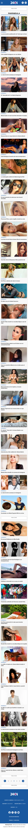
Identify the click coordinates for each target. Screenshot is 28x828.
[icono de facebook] (9, 812)
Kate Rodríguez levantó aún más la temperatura (13, 156)
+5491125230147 (7, 803)
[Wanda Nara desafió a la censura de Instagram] (14, 462)
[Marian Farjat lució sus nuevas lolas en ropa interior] (14, 398)
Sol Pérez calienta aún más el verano (10, 281)
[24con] (14, 2)
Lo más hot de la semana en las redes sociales (13, 729)
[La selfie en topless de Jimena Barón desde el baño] (14, 654)
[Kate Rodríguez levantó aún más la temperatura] (14, 146)
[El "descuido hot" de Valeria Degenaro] (14, 85)
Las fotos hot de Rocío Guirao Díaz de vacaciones (14, 239)
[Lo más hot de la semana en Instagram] (14, 64)
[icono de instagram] (26, 3)
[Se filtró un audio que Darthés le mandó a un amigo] (14, 697)
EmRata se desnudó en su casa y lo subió (12, 581)
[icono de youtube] (18, 812)
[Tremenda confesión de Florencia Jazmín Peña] (14, 591)
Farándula (3, 32)
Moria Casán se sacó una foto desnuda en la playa (14, 115)
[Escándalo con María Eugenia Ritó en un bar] (14, 502)
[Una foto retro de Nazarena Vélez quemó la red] (14, 249)
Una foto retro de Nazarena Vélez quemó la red (13, 259)
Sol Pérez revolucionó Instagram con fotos (12, 749)
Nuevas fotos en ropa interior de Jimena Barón (13, 136)
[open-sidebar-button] (2, 3)
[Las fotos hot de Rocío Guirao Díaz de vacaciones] (14, 229)
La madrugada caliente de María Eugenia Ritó (12, 176)
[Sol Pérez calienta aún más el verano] (14, 270)
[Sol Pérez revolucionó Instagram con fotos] (14, 739)
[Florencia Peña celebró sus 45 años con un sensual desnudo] (14, 333)
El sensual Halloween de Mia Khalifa (10, 539)
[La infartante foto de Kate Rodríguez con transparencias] (14, 549)
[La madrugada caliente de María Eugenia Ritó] (14, 166)
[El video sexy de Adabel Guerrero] (14, 291)
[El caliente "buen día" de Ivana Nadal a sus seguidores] (14, 420)
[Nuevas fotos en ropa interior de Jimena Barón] (14, 125)
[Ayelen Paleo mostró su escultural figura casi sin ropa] (14, 311)
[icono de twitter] (23, 3)
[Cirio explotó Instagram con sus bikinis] (14, 44)
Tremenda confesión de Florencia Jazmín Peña (13, 601)
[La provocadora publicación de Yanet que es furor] (14, 23)
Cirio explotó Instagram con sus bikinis (11, 54)
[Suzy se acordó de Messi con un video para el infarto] (14, 354)
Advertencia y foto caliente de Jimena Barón (12, 452)
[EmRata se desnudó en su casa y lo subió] (14, 571)
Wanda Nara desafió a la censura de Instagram (13, 472)
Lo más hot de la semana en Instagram (11, 74)
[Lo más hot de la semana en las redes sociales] (14, 719)
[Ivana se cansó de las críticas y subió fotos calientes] (14, 760)
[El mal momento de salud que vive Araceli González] (14, 187)
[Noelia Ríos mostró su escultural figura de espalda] (14, 633)
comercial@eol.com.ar (14, 800)
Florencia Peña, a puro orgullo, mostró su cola (13, 219)
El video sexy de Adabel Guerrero (9, 301)
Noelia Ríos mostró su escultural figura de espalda (14, 643)
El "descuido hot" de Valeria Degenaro (11, 95)
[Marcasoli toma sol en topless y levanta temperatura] (14, 376)
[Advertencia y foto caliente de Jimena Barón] (14, 441)
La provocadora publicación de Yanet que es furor (14, 34)
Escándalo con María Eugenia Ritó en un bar (12, 513)
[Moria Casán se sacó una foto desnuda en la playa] (14, 105)
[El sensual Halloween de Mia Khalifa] (14, 528)
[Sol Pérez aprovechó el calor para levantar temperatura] (14, 611)
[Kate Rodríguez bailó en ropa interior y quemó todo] (14, 675)
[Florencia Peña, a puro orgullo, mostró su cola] (14, 208)
